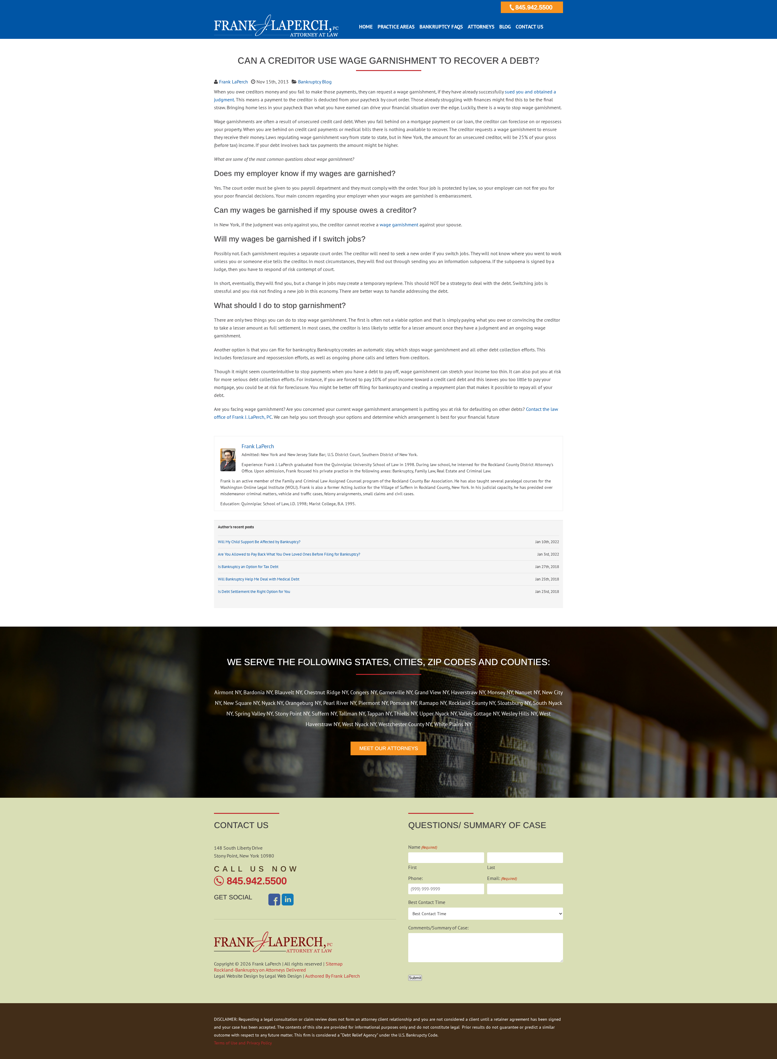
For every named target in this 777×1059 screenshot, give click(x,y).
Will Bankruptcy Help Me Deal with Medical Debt (258, 579)
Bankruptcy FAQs (441, 26)
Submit (415, 978)
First (412, 867)
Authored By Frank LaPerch (332, 976)
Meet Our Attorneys (388, 748)
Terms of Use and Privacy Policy (243, 1043)
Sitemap (334, 964)
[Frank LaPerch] (276, 35)
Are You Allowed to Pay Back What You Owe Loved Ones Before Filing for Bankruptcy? (289, 554)
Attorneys (481, 26)
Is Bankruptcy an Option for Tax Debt (248, 566)
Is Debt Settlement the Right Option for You (254, 591)
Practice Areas (396, 26)
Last (491, 867)
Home (366, 26)
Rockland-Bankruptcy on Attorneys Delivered (260, 970)
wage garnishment (399, 225)
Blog (505, 26)
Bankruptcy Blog (315, 82)
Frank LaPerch (233, 82)
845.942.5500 (533, 7)
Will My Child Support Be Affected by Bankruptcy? (259, 541)
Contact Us (529, 26)
